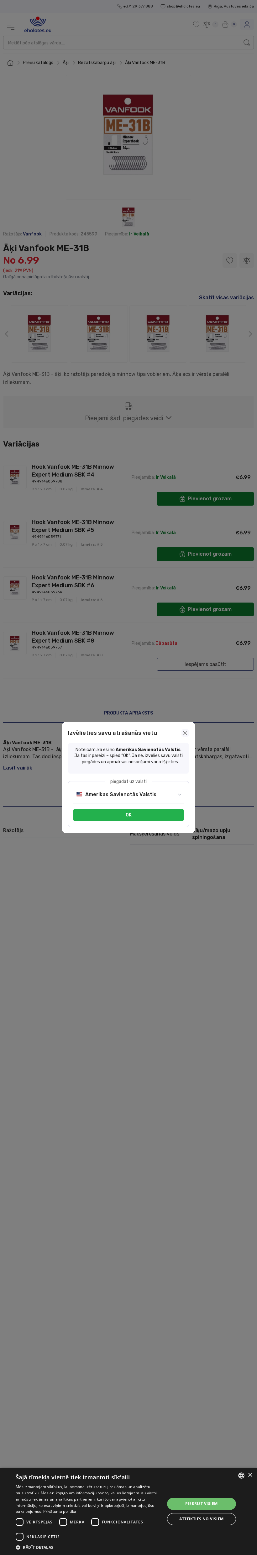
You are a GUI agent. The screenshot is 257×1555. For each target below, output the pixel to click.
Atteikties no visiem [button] (201, 1519)
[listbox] (241, 1475)
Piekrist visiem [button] (201, 1503)
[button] (88, 1547)
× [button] (250, 1475)
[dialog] (128, 1511)
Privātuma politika (59, 1511)
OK (129, 815)
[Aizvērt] (185, 733)
